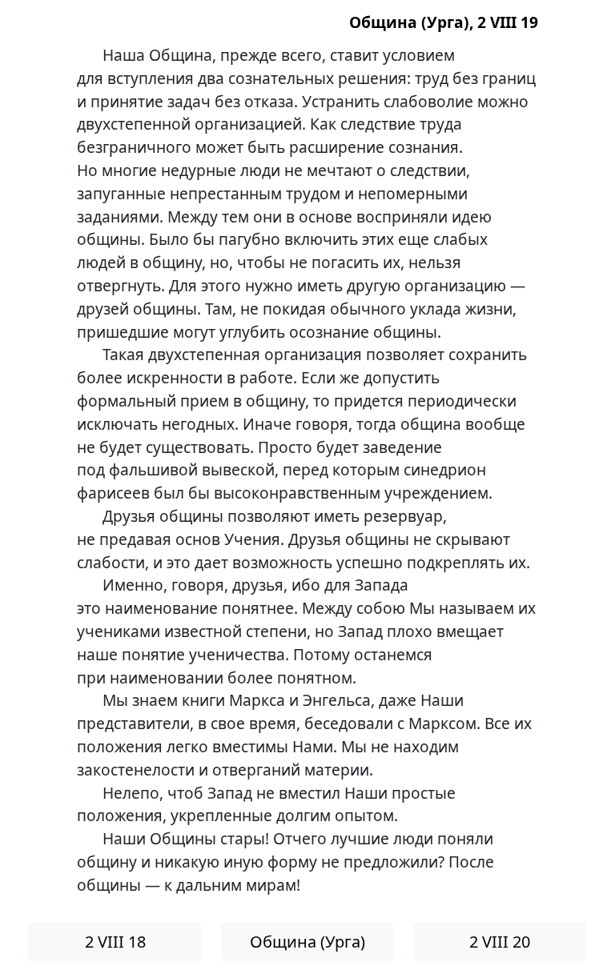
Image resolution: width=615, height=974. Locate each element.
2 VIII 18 (115, 941)
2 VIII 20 (499, 941)
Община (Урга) (307, 941)
